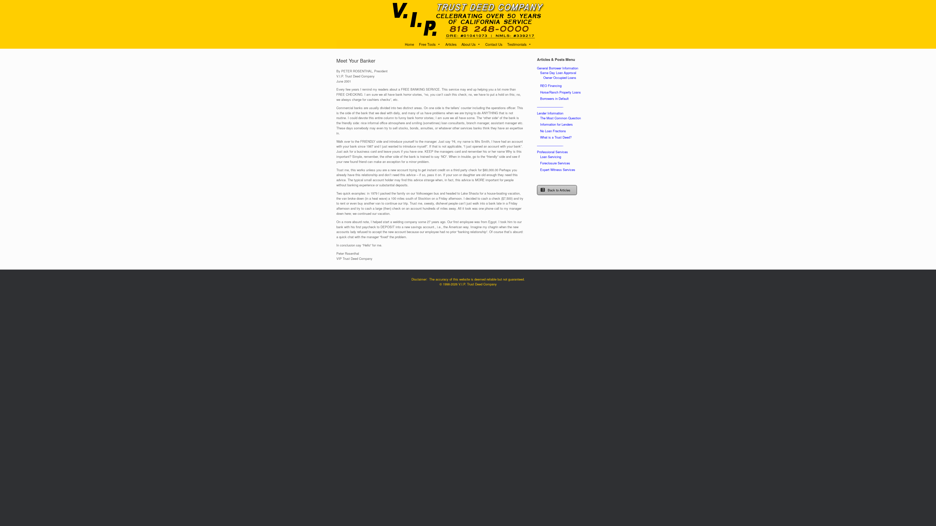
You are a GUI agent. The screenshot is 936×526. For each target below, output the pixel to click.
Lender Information (550, 113)
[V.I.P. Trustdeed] (468, 20)
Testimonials (516, 44)
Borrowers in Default (554, 98)
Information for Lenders (556, 124)
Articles (451, 44)
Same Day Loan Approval (558, 72)
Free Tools (427, 44)
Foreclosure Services (555, 163)
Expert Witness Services (557, 169)
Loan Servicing (550, 156)
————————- (550, 106)
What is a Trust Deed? (556, 137)
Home (409, 44)
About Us (468, 44)
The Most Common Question (560, 118)
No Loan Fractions (553, 131)
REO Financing (551, 85)
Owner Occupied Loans (559, 77)
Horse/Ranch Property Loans (560, 92)
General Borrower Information (557, 68)
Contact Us (493, 44)
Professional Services (552, 152)
